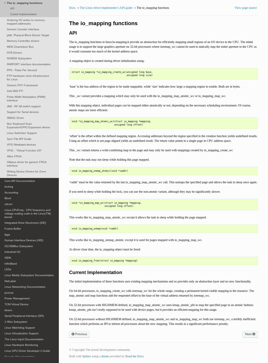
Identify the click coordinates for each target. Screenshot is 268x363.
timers (8, 310)
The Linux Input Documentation (24, 339)
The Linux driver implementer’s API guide (106, 7)
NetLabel (10, 281)
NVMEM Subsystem (19, 58)
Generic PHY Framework (22, 85)
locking (9, 186)
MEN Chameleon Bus (20, 46)
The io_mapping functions (24, 3)
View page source (246, 7)
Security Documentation (19, 356)
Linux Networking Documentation (25, 286)
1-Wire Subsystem (16, 321)
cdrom (8, 204)
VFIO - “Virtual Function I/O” (24, 150)
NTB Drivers (14, 52)
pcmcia (9, 292)
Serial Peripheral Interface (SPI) (24, 315)
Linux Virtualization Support (21, 333)
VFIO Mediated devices (21, 144)
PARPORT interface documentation (29, 64)
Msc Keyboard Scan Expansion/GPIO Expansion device (28, 125)
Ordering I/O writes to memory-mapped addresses (26, 21)
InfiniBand (11, 263)
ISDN (8, 257)
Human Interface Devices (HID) (24, 240)
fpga (7, 234)
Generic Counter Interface (23, 29)
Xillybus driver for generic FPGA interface (26, 163)
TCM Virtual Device (16, 304)
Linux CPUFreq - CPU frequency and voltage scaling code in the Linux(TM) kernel (28, 213)
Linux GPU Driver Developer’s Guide (27, 350)
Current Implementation (23, 14)
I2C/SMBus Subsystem (19, 246)
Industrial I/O (12, 251)
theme (105, 356)
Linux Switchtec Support (22, 133)
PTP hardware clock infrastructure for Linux (28, 77)
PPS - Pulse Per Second (22, 70)
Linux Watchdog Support (20, 327)
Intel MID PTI (15, 91)
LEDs (8, 269)
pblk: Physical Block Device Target (28, 35)
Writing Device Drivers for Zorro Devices (26, 173)
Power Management (17, 298)
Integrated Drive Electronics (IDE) (25, 222)
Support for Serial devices (23, 112)
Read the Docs (134, 356)
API (12, 8)
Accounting (11, 192)
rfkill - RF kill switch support (24, 106)
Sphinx (86, 356)
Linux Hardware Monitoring (21, 344)
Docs (72, 7)
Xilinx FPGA (14, 156)
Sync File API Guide (19, 138)
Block (8, 198)
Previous (80, 334)
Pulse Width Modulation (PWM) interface (26, 98)
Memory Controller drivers (23, 40)
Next (249, 334)
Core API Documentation (20, 180)
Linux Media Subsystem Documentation (29, 275)
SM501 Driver (15, 117)
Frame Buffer (13, 228)
